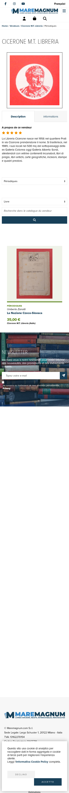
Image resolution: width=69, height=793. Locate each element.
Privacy (6, 388)
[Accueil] (34, 11)
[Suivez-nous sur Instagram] (14, 3)
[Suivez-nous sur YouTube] (23, 3)
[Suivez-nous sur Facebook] (5, 3)
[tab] (18, 116)
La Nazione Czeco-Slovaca (24, 313)
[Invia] (63, 375)
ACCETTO (48, 781)
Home (5, 25)
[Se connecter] (24, 18)
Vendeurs (14, 25)
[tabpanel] (34, 149)
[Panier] (34, 18)
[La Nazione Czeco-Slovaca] (34, 274)
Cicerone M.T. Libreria (32, 25)
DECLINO (21, 774)
